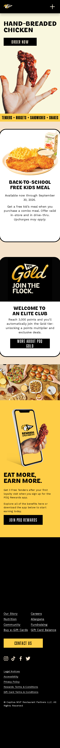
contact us (28, 644)
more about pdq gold (30, 343)
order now (20, 41)
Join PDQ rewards (23, 519)
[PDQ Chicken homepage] (8, 6)
